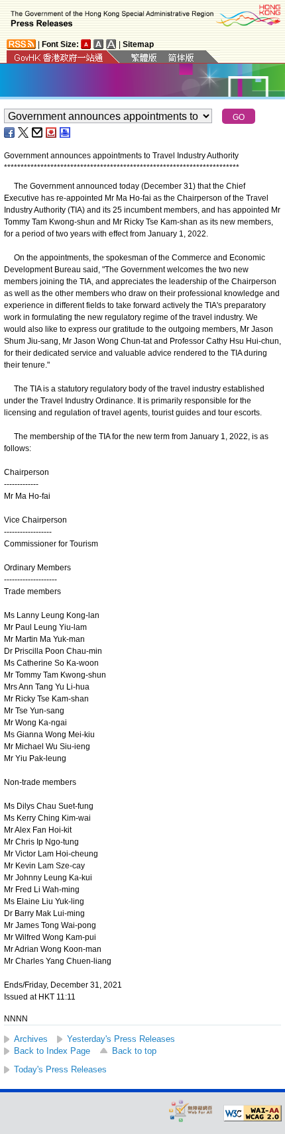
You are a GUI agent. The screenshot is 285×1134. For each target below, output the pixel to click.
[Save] (52, 132)
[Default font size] (86, 44)
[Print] (66, 132)
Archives (31, 1039)
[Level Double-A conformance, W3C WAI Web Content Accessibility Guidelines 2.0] (252, 1113)
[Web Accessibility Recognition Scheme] (191, 1110)
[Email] (38, 132)
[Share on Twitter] (24, 132)
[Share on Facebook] (10, 132)
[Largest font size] (111, 44)
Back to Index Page (52, 1051)
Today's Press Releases (60, 1069)
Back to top (134, 1051)
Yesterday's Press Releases (121, 1039)
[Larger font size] (98, 44)
